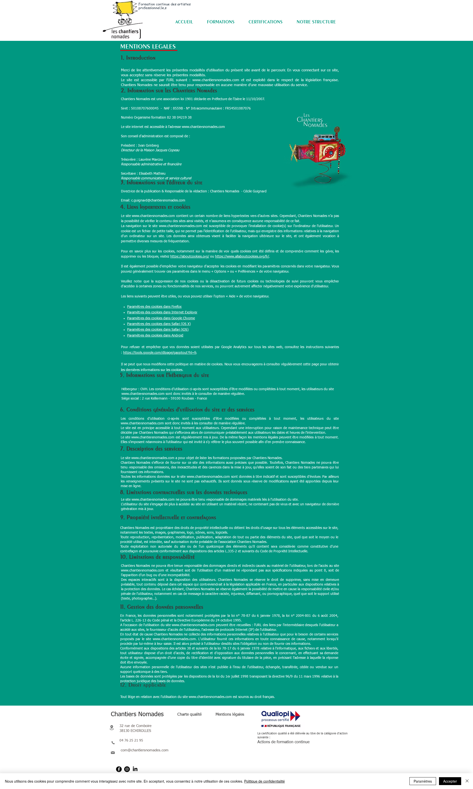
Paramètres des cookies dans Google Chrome (161, 318)
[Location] (111, 727)
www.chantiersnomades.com (215, 80)
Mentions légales (230, 715)
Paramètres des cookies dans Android (155, 335)
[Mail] (113, 752)
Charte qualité (189, 715)
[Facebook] (119, 769)
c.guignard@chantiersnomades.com (158, 200)
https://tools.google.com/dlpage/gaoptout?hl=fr (159, 353)
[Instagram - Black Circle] (127, 769)
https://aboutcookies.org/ (189, 256)
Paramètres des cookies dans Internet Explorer (162, 312)
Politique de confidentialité (264, 781)
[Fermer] (467, 781)
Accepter (450, 781)
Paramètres (423, 781)
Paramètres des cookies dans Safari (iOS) (157, 329)
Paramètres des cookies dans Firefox (154, 307)
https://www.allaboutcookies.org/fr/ (242, 256)
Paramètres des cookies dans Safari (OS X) (159, 324)
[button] (220, 21)
